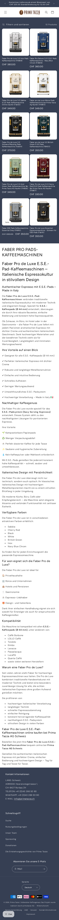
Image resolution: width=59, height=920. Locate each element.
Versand (33, 910)
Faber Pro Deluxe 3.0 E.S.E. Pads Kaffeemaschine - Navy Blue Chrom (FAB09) (43, 61)
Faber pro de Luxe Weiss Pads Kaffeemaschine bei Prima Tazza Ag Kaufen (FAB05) (43, 102)
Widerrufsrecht (43, 906)
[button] (5, 12)
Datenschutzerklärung (13, 910)
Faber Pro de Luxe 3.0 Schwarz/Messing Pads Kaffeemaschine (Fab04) (12, 144)
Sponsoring (10, 839)
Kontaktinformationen (47, 910)
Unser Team (11, 833)
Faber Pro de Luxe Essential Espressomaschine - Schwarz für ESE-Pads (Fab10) (43, 230)
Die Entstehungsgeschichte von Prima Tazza (26, 851)
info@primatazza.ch (24, 798)
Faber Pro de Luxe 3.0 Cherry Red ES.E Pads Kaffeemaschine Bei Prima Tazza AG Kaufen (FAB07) (42, 187)
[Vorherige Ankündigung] (5, 4)
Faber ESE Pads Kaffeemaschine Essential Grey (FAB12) (15, 229)
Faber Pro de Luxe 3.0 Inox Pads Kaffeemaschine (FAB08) (15, 60)
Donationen (10, 845)
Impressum (30, 914)
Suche (8, 820)
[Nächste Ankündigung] (54, 4)
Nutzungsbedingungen (16, 826)
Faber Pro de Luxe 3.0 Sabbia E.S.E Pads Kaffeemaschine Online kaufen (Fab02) (14, 102)
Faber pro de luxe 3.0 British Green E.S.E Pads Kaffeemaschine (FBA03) (41, 144)
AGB (26, 910)
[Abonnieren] (44, 869)
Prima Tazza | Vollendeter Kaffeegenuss (25, 902)
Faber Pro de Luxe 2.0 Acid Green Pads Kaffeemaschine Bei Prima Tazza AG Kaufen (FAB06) (15, 186)
